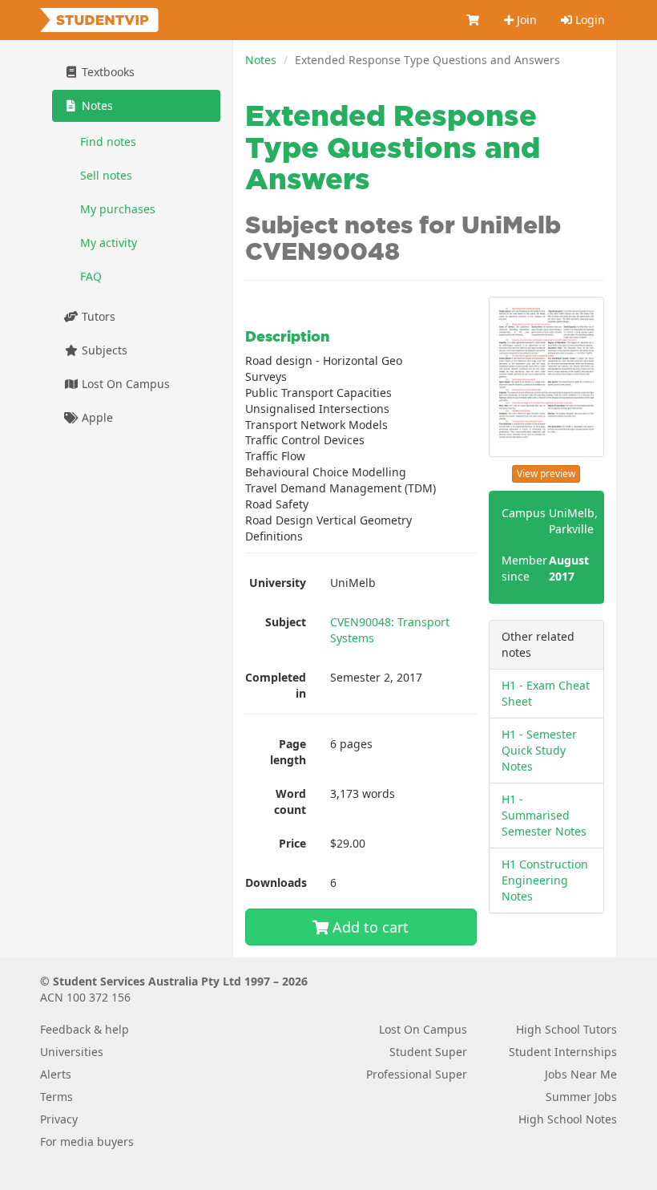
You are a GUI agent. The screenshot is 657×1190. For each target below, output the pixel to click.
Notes (260, 59)
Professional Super (416, 1074)
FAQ (91, 276)
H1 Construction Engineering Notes (545, 880)
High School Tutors (566, 1029)
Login (588, 19)
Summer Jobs (581, 1096)
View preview (546, 473)
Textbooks (107, 71)
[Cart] (473, 20)
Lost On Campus (124, 383)
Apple (96, 417)
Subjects (103, 350)
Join (525, 19)
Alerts (55, 1074)
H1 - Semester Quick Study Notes (539, 750)
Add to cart (368, 927)
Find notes (108, 141)
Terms (56, 1096)
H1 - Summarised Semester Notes (544, 815)
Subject (285, 621)
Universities (71, 1051)
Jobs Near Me (581, 1074)
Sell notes (106, 175)
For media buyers (87, 1141)
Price (292, 843)
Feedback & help (84, 1029)
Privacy (59, 1119)
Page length (288, 751)
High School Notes (567, 1119)
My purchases (117, 209)
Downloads (276, 882)
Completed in (275, 685)
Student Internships (563, 1051)
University (277, 582)
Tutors (97, 316)
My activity (108, 242)
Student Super (428, 1051)
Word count (290, 801)
